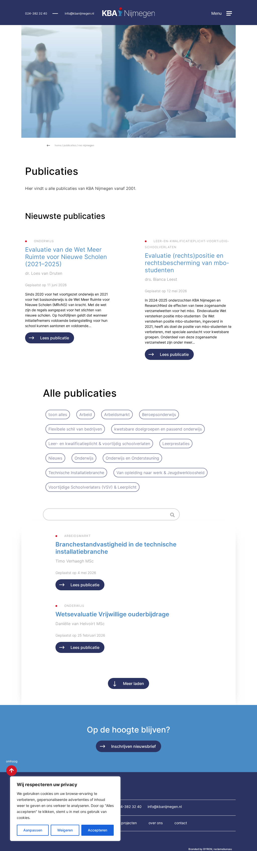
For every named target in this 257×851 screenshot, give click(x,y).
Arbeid (85, 414)
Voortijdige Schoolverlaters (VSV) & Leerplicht (92, 487)
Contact (180, 823)
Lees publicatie (54, 337)
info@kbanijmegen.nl (79, 13)
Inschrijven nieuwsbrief (133, 746)
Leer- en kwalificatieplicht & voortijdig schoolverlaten (99, 443)
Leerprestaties (175, 443)
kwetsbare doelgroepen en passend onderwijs (158, 429)
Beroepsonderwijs (159, 414)
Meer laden (133, 683)
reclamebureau (223, 848)
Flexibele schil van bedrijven (75, 429)
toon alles (57, 414)
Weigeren (65, 830)
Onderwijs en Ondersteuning (132, 458)
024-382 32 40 (36, 13)
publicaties (69, 145)
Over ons (156, 823)
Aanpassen (32, 830)
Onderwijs (84, 458)
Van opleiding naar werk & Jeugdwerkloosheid (160, 472)
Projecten (129, 823)
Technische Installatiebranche (76, 472)
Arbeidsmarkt (117, 414)
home (58, 145)
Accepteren (97, 830)
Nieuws (55, 458)
